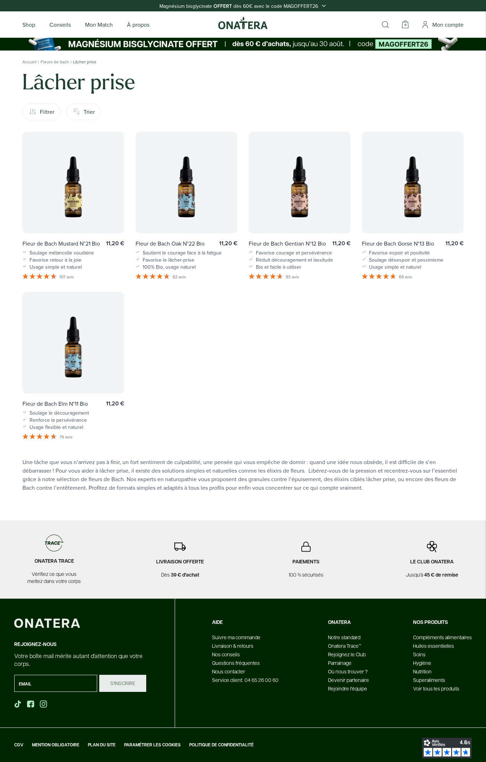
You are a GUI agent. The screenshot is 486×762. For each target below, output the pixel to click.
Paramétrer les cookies (152, 745)
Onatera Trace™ (344, 645)
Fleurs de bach (55, 62)
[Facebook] (31, 704)
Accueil (29, 62)
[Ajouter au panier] (111, 218)
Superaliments (429, 680)
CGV (18, 745)
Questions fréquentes (236, 662)
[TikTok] (17, 704)
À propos (138, 24)
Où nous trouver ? (348, 671)
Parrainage (340, 662)
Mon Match (99, 24)
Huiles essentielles (433, 645)
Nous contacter (228, 671)
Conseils (60, 24)
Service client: (245, 680)
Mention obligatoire (55, 745)
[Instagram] (44, 704)
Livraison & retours (232, 645)
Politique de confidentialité (221, 745)
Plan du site (102, 745)
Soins (419, 654)
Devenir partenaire (348, 680)
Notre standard (344, 637)
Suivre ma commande (236, 637)
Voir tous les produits (436, 688)
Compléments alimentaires (442, 637)
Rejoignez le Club (347, 654)
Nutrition (422, 671)
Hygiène (422, 662)
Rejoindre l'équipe (347, 688)
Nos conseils (226, 654)
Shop (28, 24)
